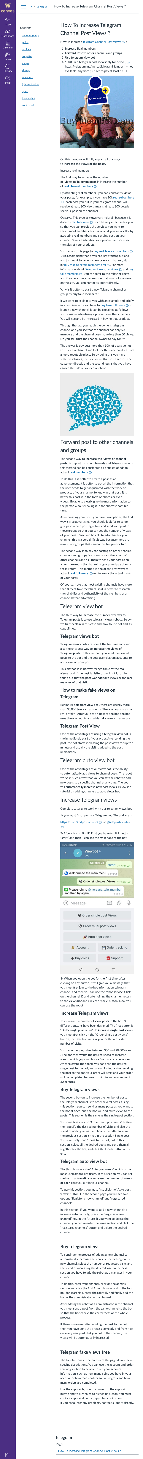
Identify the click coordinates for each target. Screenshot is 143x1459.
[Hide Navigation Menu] (23, 7)
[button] (8, 68)
